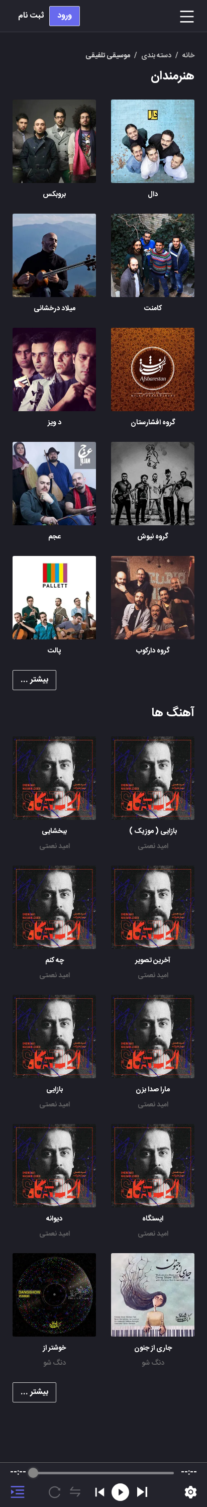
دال (153, 195)
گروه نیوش (152, 537)
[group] (103, 1485)
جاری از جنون (153, 1348)
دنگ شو (153, 1363)
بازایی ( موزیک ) (153, 831)
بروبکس (54, 195)
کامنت (153, 309)
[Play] (142, 1492)
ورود (64, 16)
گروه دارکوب (153, 651)
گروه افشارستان (153, 423)
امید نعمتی (153, 846)
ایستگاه (152, 1219)
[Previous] (100, 1492)
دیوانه (54, 1219)
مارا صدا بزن (153, 1090)
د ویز (54, 423)
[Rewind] (120, 1492)
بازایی (54, 1090)
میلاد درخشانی (54, 309)
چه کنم (54, 961)
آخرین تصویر (152, 961)
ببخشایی (54, 831)
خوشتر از (54, 1348)
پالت (54, 651)
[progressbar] (103, 1473)
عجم (54, 537)
